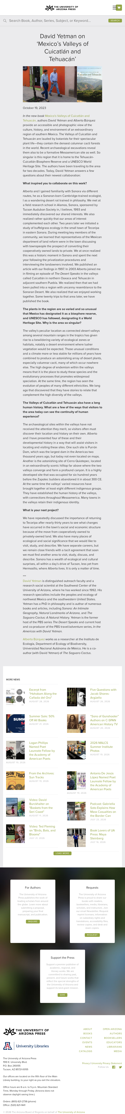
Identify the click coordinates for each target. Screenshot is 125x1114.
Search (115, 20)
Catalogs (85, 1051)
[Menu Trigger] (114, 7)
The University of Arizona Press (61, 8)
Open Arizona (112, 1029)
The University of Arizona (71, 1112)
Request (92, 935)
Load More (62, 853)
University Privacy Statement (106, 1063)
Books (87, 1033)
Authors (116, 1033)
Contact (86, 1038)
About (87, 1029)
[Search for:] (62, 21)
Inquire (33, 921)
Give (62, 995)
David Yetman (32, 581)
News (88, 1047)
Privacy (86, 1063)
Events (87, 1042)
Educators (114, 1042)
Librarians (114, 1047)
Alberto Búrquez (34, 639)
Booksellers (113, 1038)
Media (118, 1051)
